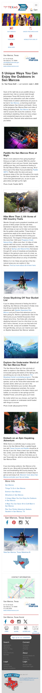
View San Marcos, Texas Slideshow (16, 552)
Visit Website (11, 31)
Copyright (6, 664)
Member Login (27, 664)
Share (16, 631)
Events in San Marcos (13, 491)
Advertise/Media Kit (28, 656)
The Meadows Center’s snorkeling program (18, 376)
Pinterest (25, 649)
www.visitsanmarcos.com (11, 66)
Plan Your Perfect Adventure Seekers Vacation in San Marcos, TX (18, 510)
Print (7, 631)
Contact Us (26, 659)
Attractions (6, 647)
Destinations (7, 645)
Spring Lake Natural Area (21, 249)
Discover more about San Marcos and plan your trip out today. (20, 476)
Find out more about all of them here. (23, 265)
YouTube (25, 647)
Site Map (6, 654)
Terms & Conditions (9, 668)
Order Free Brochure (30, 31)
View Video (11, 39)
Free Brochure (36, 632)
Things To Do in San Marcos (15, 488)
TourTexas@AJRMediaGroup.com (28, 678)
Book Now (11, 47)
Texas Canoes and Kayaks (19, 448)
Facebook (26, 645)
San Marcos (15, 103)
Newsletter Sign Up (30, 39)
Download (26, 631)
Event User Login (28, 666)
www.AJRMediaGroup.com (26, 680)
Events (5, 651)
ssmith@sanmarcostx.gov (11, 62)
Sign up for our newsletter (21, 637)
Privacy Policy (7, 666)
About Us (25, 658)
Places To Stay (7, 649)
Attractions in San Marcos (14, 495)
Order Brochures (8, 653)
